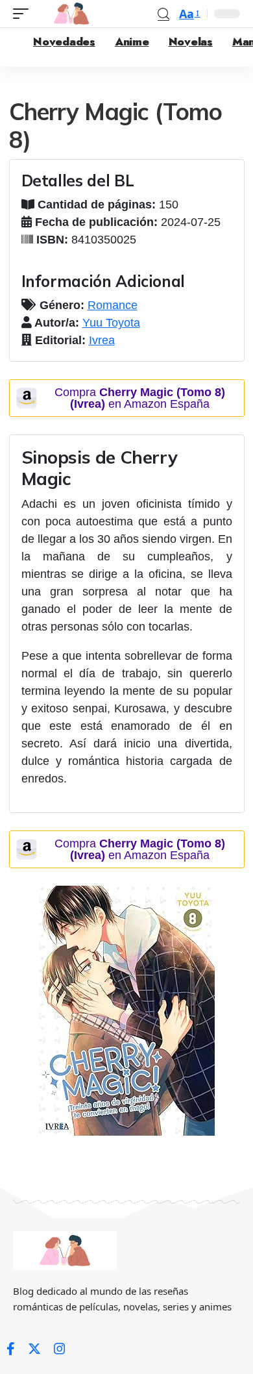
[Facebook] (10, 1348)
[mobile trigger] (24, 13)
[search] (163, 14)
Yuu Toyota (111, 322)
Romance (113, 305)
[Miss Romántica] (71, 13)
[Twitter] (34, 1348)
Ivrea (102, 340)
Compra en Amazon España (139, 398)
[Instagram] (60, 1348)
